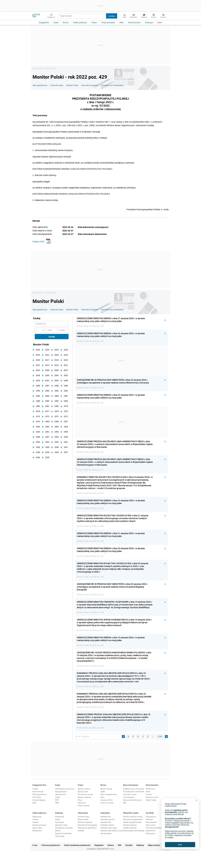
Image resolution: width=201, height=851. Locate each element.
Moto (121, 23)
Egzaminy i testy (61, 825)
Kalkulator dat (105, 817)
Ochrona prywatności (50, 845)
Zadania (35, 822)
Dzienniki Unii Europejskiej (112, 85)
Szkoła (57, 819)
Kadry (56, 23)
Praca (80, 800)
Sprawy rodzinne (84, 789)
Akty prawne (83, 813)
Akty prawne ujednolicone (87, 828)
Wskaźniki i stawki (130, 813)
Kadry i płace (37, 828)
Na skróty (150, 813)
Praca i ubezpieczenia (108, 794)
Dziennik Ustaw (56, 85)
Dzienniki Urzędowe (89, 85)
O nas (34, 845)
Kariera (111, 845)
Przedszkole (59, 817)
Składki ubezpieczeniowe (132, 822)
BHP (56, 800)
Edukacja (149, 23)
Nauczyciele (59, 822)
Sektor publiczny (80, 23)
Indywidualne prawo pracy (64, 789)
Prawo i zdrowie (83, 805)
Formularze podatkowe (154, 828)
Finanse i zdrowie (106, 803)
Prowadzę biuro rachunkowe (133, 792)
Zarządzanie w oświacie (64, 828)
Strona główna (38, 68)
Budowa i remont (152, 797)
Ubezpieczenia (60, 794)
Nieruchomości (134, 23)
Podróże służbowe (130, 825)
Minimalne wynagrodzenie (132, 819)
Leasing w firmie (106, 800)
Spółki (102, 792)
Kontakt (129, 845)
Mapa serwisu (154, 845)
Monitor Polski (50, 68)
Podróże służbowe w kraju (132, 817)
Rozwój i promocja (39, 825)
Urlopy (57, 797)
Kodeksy (81, 831)
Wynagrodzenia (61, 792)
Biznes (66, 23)
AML (125, 803)
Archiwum (149, 819)
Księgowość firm (39, 785)
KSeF (159, 23)
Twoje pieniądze (108, 23)
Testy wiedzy (59, 836)
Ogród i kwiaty (151, 800)
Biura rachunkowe (130, 785)
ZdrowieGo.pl (151, 817)
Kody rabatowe (151, 822)
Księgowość (44, 23)
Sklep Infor (82, 803)
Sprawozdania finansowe (132, 800)
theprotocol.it (150, 831)
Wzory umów (150, 825)
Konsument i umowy (85, 794)
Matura (57, 831)
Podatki (35, 789)
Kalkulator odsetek (107, 825)
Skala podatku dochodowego (133, 831)
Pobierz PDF (38, 241)
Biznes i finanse (106, 789)
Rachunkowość (38, 792)
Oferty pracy (150, 833)
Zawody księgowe (39, 800)
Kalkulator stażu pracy (108, 828)
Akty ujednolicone (40, 85)
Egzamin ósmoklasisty (63, 833)
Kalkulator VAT (105, 822)
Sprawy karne (83, 792)
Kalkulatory (105, 813)
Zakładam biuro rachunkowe (133, 789)
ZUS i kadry (36, 797)
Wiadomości (150, 789)
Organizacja (36, 817)
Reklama (140, 845)
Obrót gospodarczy (39, 794)
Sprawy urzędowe (84, 797)
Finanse (149, 794)
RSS (119, 845)
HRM (57, 803)
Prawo (94, 23)
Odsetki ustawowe (130, 828)
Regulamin (99, 845)
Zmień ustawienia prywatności (77, 845)
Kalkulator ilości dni (107, 819)
